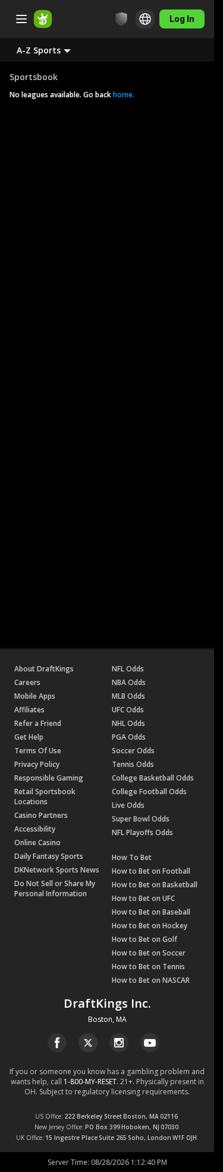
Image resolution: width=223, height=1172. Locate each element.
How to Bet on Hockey (149, 926)
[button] (53, 50)
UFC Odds (128, 710)
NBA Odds (129, 682)
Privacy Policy (36, 764)
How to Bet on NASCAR (151, 980)
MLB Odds (128, 696)
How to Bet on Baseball (151, 912)
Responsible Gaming (48, 778)
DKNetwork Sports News (56, 870)
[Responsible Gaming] (121, 18)
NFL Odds (128, 669)
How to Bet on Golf (144, 939)
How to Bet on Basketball (154, 885)
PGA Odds (129, 737)
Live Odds (128, 805)
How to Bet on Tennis (148, 966)
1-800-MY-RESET (90, 1082)
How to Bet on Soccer (149, 953)
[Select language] (145, 18)
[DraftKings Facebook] (57, 1042)
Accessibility (34, 829)
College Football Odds (149, 791)
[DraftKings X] (88, 1042)
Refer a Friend (37, 723)
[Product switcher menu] (21, 18)
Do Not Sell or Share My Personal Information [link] (54, 888)
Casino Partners (41, 815)
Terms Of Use (37, 751)
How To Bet (132, 857)
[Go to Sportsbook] (42, 18)
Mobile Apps (34, 696)
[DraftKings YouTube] (149, 1042)
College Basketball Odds (153, 778)
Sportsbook (34, 76)
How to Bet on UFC (143, 898)
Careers (27, 682)
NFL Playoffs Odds (142, 832)
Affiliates (29, 710)
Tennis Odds (133, 764)
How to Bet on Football (151, 871)
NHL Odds (128, 723)
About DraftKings (44, 669)
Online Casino (37, 842)
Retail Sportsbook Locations (45, 796)
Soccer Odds (133, 751)
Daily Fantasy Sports (48, 856)
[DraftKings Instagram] (118, 1042)
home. (122, 95)
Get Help (28, 737)
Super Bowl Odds (140, 819)
